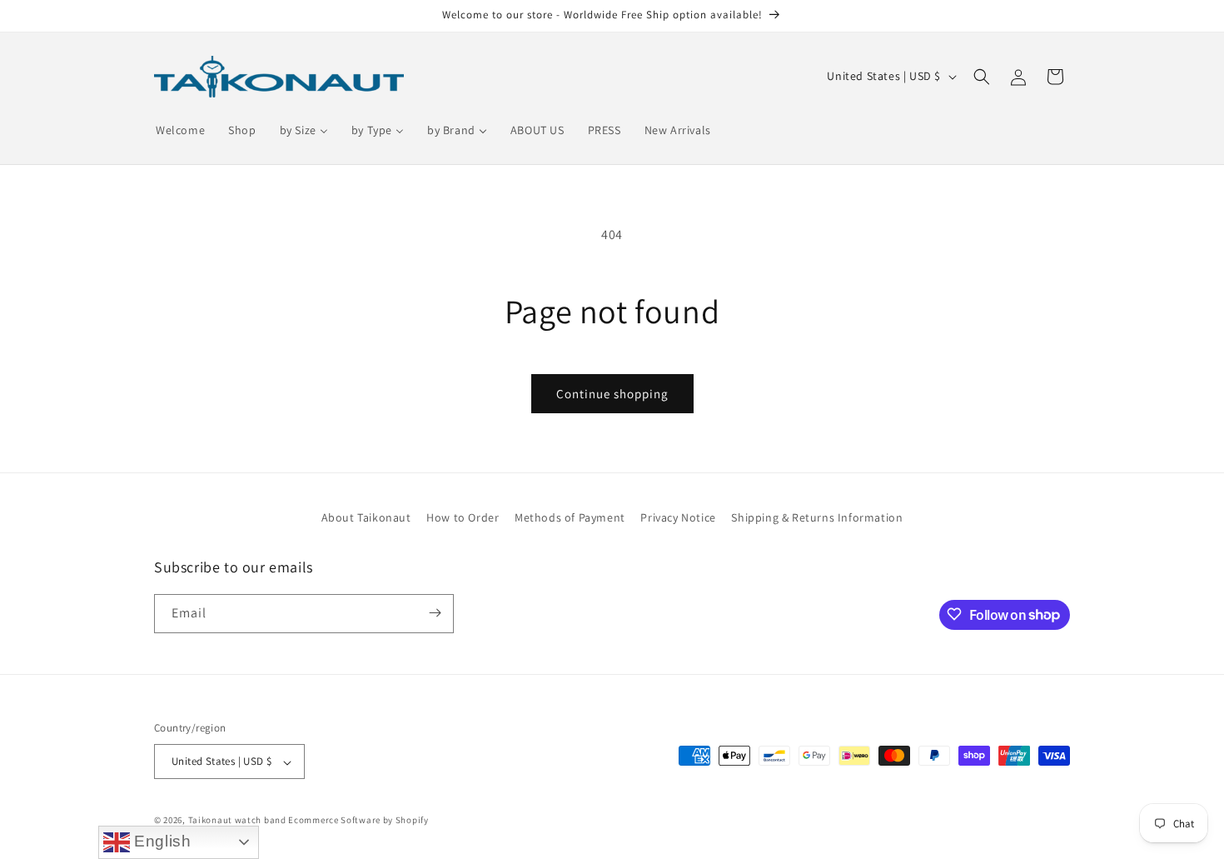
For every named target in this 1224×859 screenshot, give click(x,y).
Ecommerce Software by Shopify (358, 821)
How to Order (462, 517)
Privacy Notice (677, 517)
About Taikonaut (366, 517)
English (161, 841)
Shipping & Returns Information (817, 517)
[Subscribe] (434, 612)
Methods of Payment (570, 517)
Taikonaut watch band (237, 821)
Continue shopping (612, 394)
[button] (981, 76)
